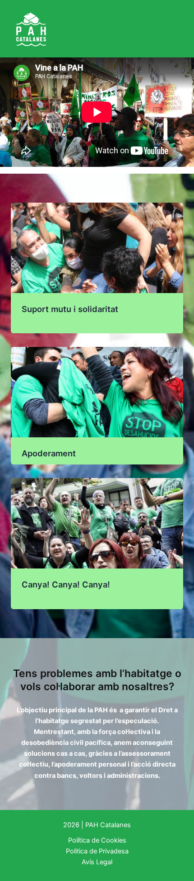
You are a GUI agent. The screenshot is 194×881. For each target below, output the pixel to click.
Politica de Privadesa (97, 851)
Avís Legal (97, 862)
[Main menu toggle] (175, 28)
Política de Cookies (97, 840)
